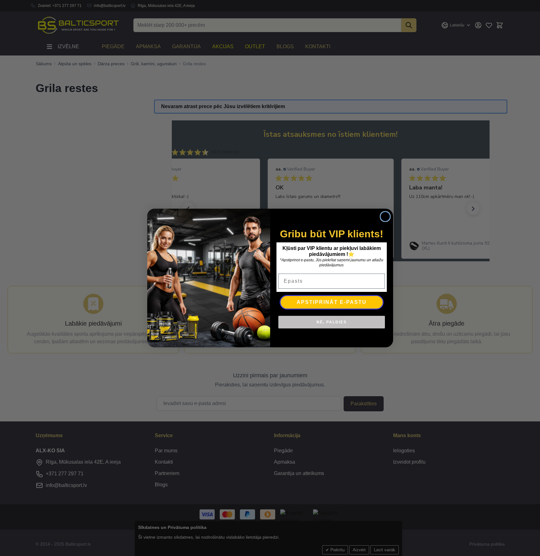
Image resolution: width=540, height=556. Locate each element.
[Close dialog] (385, 216)
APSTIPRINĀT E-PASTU (332, 302)
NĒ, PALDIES (331, 322)
